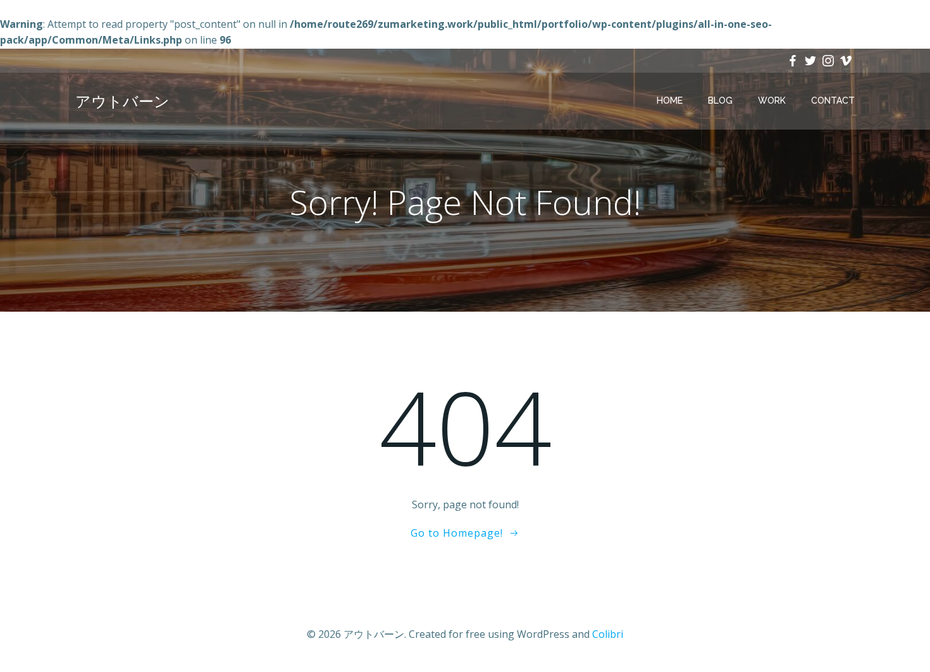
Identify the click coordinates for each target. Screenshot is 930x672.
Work (772, 100)
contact (833, 100)
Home (670, 100)
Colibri (607, 634)
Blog (720, 100)
